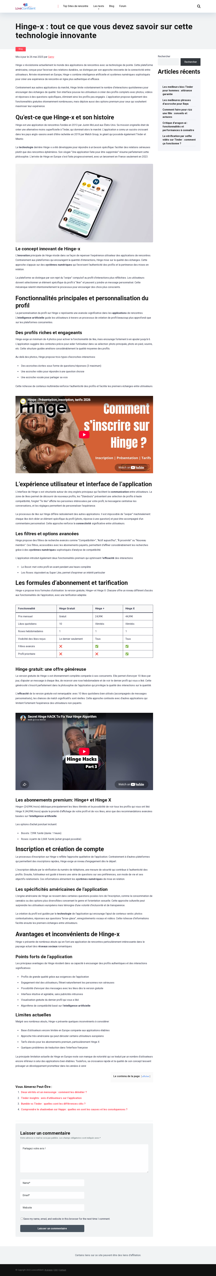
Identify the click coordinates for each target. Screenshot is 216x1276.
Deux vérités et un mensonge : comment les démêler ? (54, 1092)
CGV (56, 1270)
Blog (111, 6)
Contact (62, 1270)
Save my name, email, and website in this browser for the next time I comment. (66, 1218)
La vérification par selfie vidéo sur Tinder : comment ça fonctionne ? (179, 140)
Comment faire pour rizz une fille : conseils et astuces (177, 113)
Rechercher (164, 56)
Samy (51, 56)
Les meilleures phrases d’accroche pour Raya (177, 102)
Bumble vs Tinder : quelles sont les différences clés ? (53, 1103)
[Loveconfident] (25, 5)
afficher (145, 1076)
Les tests (98, 6)
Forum (122, 6)
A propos (48, 1270)
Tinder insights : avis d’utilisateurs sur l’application (51, 1098)
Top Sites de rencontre (75, 6)
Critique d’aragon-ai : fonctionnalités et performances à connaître (178, 126)
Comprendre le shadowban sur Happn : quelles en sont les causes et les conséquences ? (74, 1109)
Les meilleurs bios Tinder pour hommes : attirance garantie (178, 90)
